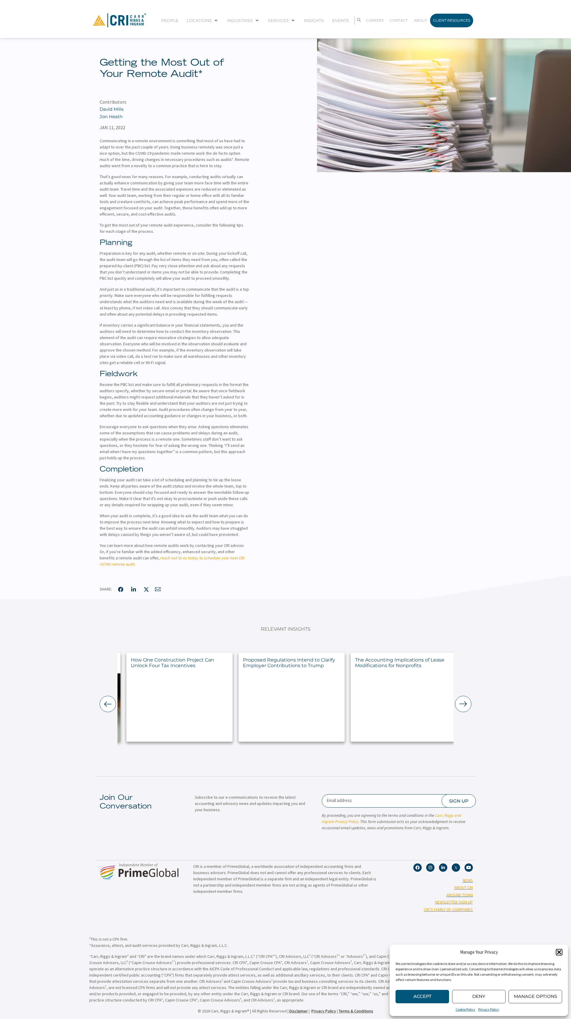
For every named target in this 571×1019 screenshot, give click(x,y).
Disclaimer (298, 1011)
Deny (478, 996)
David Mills (111, 109)
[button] (559, 952)
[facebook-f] (121, 589)
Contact (399, 20)
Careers (375, 20)
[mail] (158, 589)
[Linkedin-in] (443, 867)
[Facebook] (417, 867)
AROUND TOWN (459, 895)
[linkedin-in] (133, 589)
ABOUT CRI (463, 887)
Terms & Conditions (356, 1011)
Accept (422, 996)
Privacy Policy (488, 1009)
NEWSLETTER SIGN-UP (454, 902)
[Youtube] (469, 867)
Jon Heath (111, 116)
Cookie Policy (465, 1009)
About (420, 20)
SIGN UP (458, 801)
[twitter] (146, 589)
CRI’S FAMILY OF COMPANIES (448, 909)
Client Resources (451, 20)
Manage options (535, 996)
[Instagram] (430, 867)
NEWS (468, 880)
